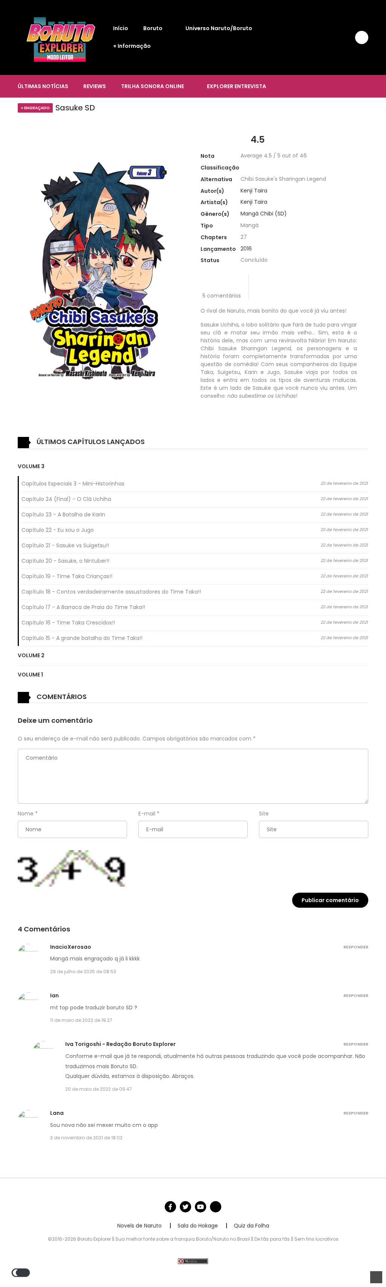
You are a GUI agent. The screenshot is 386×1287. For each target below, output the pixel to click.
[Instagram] (215, 1206)
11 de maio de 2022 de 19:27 (81, 1020)
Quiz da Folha (251, 1225)
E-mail (146, 813)
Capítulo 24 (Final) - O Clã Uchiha (66, 499)
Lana (57, 1113)
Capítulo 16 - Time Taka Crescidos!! (68, 622)
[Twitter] (185, 1206)
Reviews (94, 86)
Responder (355, 947)
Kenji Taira (253, 190)
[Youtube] (200, 1206)
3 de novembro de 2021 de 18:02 (86, 1137)
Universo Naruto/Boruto (218, 28)
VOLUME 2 (31, 655)
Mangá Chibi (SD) (263, 213)
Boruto (152, 28)
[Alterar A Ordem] (157, 442)
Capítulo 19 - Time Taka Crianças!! (66, 576)
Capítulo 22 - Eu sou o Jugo (57, 530)
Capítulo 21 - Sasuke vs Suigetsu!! (65, 545)
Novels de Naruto (139, 1225)
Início (120, 28)
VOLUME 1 (30, 674)
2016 (246, 248)
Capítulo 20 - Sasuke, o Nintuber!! (65, 561)
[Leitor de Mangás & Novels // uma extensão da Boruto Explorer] (61, 37)
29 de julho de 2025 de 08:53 (83, 971)
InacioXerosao (70, 947)
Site (264, 813)
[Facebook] (170, 1206)
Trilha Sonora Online (152, 86)
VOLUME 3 (31, 466)
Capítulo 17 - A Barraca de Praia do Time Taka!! (83, 607)
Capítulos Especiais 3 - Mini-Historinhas (72, 483)
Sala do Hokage (198, 1225)
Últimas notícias (43, 86)
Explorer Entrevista (236, 86)
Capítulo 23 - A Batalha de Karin (63, 514)
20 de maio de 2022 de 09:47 (98, 1089)
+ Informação (132, 46)
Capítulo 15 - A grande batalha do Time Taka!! (81, 638)
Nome (26, 813)
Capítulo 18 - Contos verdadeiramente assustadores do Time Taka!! (111, 591)
